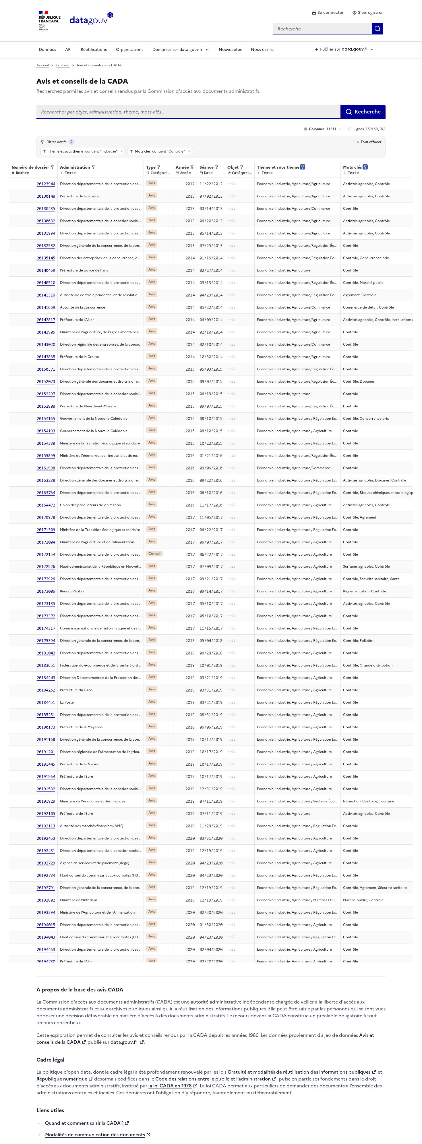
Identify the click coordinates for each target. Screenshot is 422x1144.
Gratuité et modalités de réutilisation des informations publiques (299, 1071)
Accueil (42, 65)
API (68, 50)
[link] (328, 12)
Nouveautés (230, 50)
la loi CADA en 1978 (170, 1085)
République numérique (61, 1078)
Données (47, 50)
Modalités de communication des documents (95, 1134)
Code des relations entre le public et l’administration (213, 1078)
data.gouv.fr (124, 1042)
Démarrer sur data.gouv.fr (177, 50)
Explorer (63, 65)
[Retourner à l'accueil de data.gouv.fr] (91, 20)
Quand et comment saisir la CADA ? (84, 1123)
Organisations (129, 50)
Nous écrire (262, 50)
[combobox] (328, 28)
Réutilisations (94, 50)
